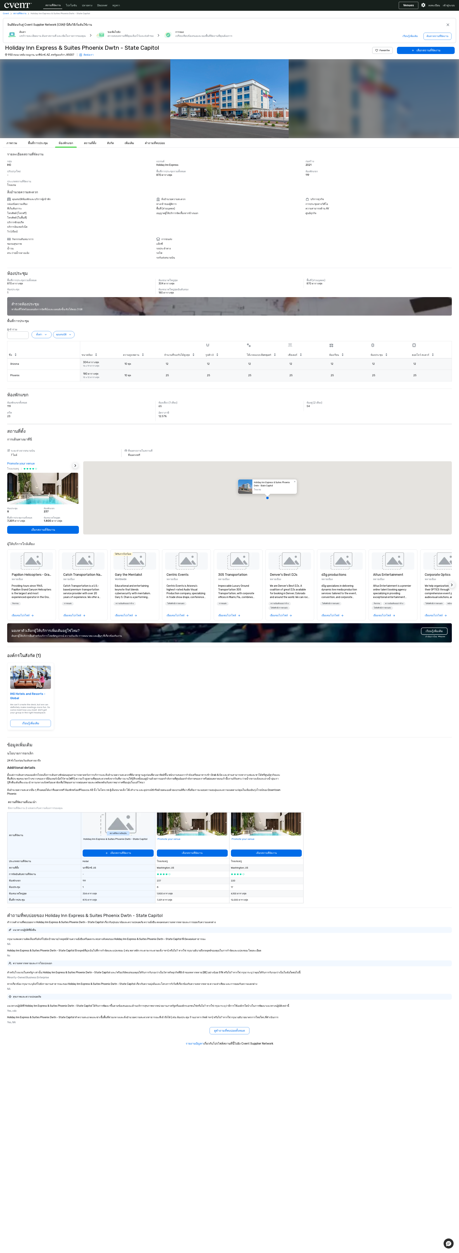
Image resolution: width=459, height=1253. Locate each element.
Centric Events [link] (177, 575)
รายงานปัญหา (195, 1043)
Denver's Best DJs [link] (283, 575)
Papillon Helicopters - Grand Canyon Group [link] (31, 575)
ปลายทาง (87, 5)
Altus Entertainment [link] (388, 575)
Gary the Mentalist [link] (128, 575)
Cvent (6, 13)
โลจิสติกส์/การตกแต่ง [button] (175, 603)
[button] (229, 98)
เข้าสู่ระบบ (449, 5)
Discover (102, 5)
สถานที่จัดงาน (53, 5)
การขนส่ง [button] (68, 603)
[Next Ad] (75, 465)
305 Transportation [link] (232, 575)
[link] (31, 561)
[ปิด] (447, 24)
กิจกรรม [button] (15, 603)
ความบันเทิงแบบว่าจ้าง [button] (125, 603)
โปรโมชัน (71, 5)
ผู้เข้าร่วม (12, 329)
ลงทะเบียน (434, 5)
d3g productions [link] (333, 575)
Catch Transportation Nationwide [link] (83, 575)
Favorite (385, 50)
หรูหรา (116, 5)
